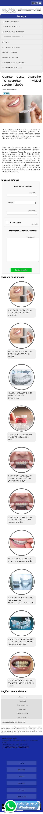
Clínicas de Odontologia (12, 37)
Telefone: (32, 211)
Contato (21, 790)
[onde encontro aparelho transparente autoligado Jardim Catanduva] (21, 622)
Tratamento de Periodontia (13, 62)
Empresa (21, 770)
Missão (21, 776)
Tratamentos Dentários (12, 68)
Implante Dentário (10, 52)
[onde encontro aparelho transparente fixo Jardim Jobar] (21, 664)
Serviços (21, 16)
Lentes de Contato (10, 57)
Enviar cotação (21, 270)
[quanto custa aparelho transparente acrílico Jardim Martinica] (21, 459)
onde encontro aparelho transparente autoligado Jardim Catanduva (21, 641)
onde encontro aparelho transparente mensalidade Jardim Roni (21, 600)
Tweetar (6, 93)
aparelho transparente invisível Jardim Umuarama (20, 395)
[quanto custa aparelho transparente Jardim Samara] (21, 418)
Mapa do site (21, 797)
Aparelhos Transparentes (13, 32)
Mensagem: (31, 237)
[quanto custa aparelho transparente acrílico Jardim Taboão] (21, 500)
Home (21, 763)
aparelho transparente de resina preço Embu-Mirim (20, 354)
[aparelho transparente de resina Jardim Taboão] (21, 542)
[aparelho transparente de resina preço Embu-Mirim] (21, 335)
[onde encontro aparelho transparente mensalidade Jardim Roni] (21, 581)
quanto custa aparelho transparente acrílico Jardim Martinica (20, 478)
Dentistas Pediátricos (11, 47)
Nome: (33, 193)
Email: (11, 203)
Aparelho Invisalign (10, 21)
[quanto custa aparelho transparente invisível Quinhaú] (21, 293)
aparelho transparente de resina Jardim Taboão (20, 560)
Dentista (5, 42)
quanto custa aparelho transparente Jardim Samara (20, 437)
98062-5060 (23, 747)
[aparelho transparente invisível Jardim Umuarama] (21, 376)
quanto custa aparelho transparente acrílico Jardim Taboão (20, 519)
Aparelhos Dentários (11, 27)
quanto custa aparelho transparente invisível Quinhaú (20, 312)
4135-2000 (9, 747)
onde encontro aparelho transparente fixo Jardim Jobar (21, 683)
